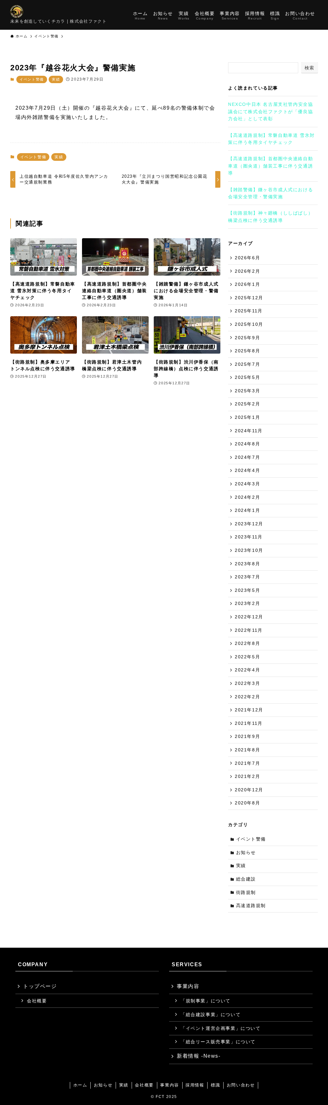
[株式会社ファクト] (16, 11)
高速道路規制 (251, 905)
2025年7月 (247, 364)
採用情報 (194, 1085)
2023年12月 (249, 523)
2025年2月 (247, 403)
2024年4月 (247, 470)
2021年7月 (247, 763)
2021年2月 (247, 776)
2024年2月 (247, 497)
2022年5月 (247, 656)
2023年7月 (247, 576)
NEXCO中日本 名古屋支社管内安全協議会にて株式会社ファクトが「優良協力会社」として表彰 (270, 111)
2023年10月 (249, 550)
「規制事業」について (206, 1000)
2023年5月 (247, 590)
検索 (310, 67)
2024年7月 (247, 457)
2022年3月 (247, 683)
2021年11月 (249, 723)
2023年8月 (247, 563)
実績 (56, 79)
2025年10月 (249, 324)
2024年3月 (247, 483)
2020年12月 (249, 789)
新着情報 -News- (199, 1056)
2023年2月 (247, 603)
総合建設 (246, 879)
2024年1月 (247, 510)
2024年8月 (247, 443)
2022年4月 (247, 669)
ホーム (80, 1085)
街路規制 (246, 892)
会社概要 (37, 1000)
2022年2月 (247, 696)
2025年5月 (247, 377)
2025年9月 (247, 337)
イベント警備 (32, 79)
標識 (215, 1085)
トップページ (40, 986)
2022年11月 (249, 630)
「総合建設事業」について (211, 1014)
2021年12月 (249, 709)
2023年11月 (249, 536)
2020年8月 (247, 802)
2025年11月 (249, 310)
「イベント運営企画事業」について (221, 1028)
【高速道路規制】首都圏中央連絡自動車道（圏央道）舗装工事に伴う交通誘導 (270, 166)
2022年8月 (247, 643)
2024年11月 (249, 430)
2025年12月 (249, 297)
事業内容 (188, 986)
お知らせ (246, 852)
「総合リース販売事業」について (218, 1041)
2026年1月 (247, 284)
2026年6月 (247, 257)
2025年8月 (247, 350)
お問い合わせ (241, 1085)
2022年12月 (249, 616)
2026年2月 (247, 271)
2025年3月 (247, 390)
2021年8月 (247, 749)
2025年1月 (247, 417)
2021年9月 (247, 736)
